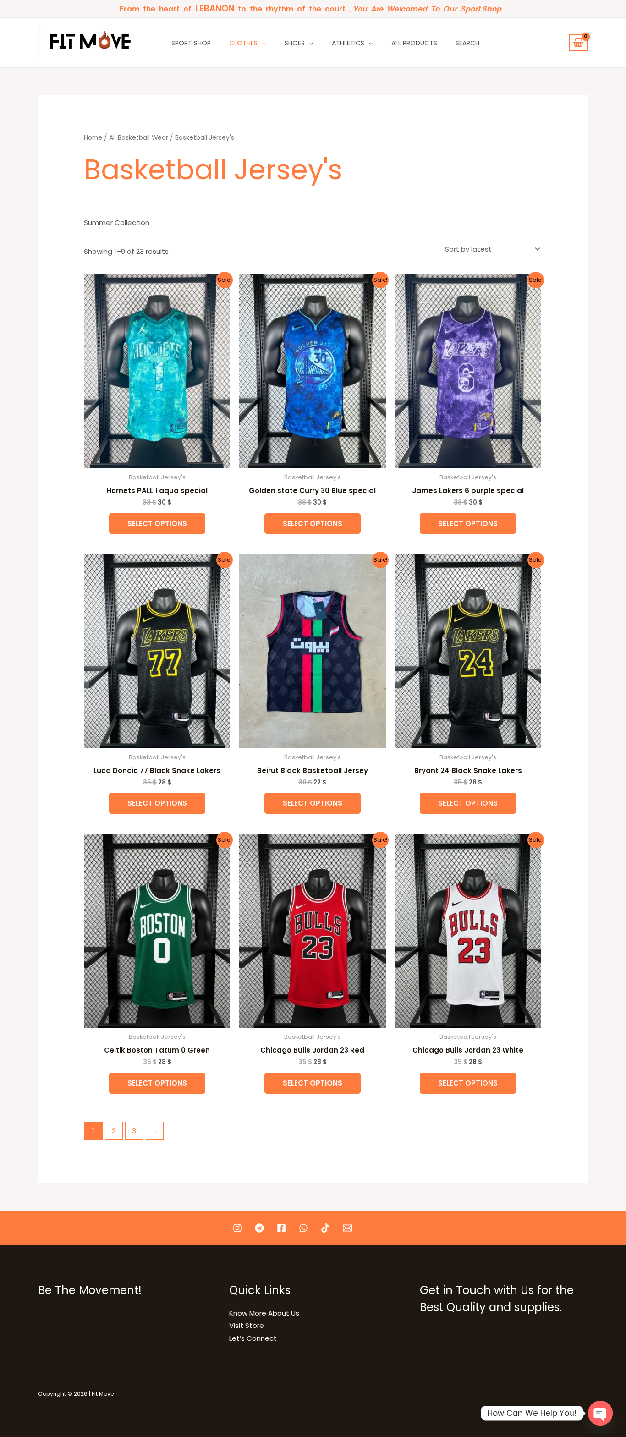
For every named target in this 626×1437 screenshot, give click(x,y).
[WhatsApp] (303, 1228)
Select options (157, 523)
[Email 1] (347, 1228)
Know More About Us (264, 1313)
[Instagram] (237, 1228)
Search (467, 43)
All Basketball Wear (138, 137)
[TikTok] (325, 1228)
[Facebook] (281, 1228)
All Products (414, 43)
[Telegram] (259, 1228)
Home (93, 137)
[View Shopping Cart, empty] (578, 43)
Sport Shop (191, 43)
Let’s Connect (253, 1338)
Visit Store (246, 1325)
